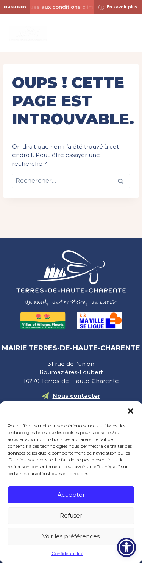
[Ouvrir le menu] (126, 33)
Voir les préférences (71, 536)
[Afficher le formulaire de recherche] (71, 33)
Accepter (71, 494)
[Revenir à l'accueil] (71, 278)
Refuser (71, 515)
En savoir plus (122, 6)
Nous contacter (76, 395)
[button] (130, 411)
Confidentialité (67, 553)
